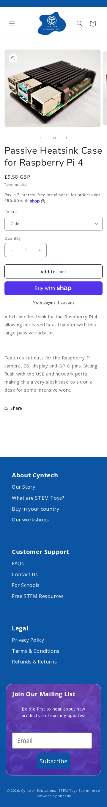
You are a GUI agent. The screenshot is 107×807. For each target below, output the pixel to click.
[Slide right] (66, 138)
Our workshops (30, 519)
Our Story (23, 487)
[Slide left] (40, 138)
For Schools (26, 585)
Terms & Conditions (35, 651)
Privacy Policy (28, 640)
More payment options (53, 302)
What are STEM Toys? (38, 498)
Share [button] (16, 408)
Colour (10, 211)
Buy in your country (35, 509)
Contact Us (25, 574)
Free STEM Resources (38, 596)
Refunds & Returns (34, 661)
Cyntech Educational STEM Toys (49, 790)
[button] (11, 23)
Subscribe (53, 761)
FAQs (18, 563)
